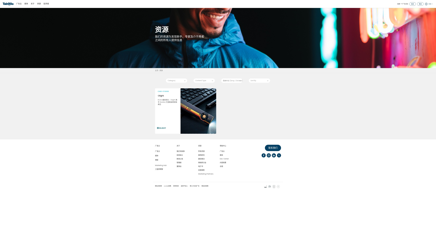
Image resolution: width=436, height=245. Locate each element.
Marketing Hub (161, 165)
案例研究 (201, 155)
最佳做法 (201, 159)
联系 (412, 4)
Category (171, 80)
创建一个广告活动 (402, 4)
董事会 (179, 166)
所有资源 (201, 151)
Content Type (200, 80)
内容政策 (223, 163)
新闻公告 (180, 159)
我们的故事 (181, 151)
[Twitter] (279, 155)
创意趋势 (201, 170)
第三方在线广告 (194, 186)
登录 (420, 4)
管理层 (179, 163)
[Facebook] (264, 155)
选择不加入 (184, 186)
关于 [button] (32, 4)
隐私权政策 (158, 186)
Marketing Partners (205, 174)
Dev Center (224, 159)
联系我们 (272, 147)
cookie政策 (167, 186)
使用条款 (176, 186)
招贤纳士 (180, 155)
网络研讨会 (202, 163)
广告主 (19, 4)
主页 (156, 70)
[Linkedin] (274, 155)
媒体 (26, 4)
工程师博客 (159, 169)
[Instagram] (269, 155)
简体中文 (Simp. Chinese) (233, 81)
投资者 (46, 4)
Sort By (253, 80)
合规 (221, 166)
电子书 (200, 166)
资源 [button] (39, 4)
